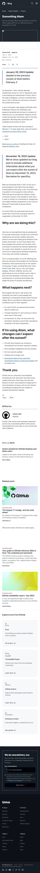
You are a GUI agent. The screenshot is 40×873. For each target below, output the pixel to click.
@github (14, 52)
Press (21, 846)
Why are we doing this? (18, 223)
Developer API (24, 811)
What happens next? (17, 287)
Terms (15, 865)
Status (4, 846)
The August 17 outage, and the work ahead (18, 511)
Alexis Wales (6, 460)
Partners (22, 814)
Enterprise (5, 817)
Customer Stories (7, 820)
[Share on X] (9, 64)
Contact (4, 849)
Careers (22, 843)
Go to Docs (9, 643)
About (22, 837)
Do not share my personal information (12, 866)
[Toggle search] (32, 3)
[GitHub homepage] (3, 3)
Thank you (9, 370)
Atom (11, 397)
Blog (10, 3)
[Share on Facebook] (13, 64)
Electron (22, 820)
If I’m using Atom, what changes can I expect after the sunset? (18, 334)
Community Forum (7, 840)
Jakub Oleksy (6, 606)
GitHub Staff (6, 52)
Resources (5, 827)
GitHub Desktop (25, 823)
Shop (21, 849)
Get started (9, 730)
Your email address (11, 766)
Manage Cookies (28, 865)
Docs (3, 837)
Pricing (4, 823)
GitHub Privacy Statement (15, 780)
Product (23, 11)
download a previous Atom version (14, 131)
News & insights (13, 11)
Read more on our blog (10, 144)
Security (4, 814)
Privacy (21, 865)
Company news (7, 507)
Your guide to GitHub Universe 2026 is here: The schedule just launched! (19, 552)
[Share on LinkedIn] (17, 64)
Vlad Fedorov (6, 520)
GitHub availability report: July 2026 (18, 595)
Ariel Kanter (6, 565)
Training (4, 843)
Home (4, 11)
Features (4, 811)
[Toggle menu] (37, 3)
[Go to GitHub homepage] (6, 803)
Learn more (9, 673)
